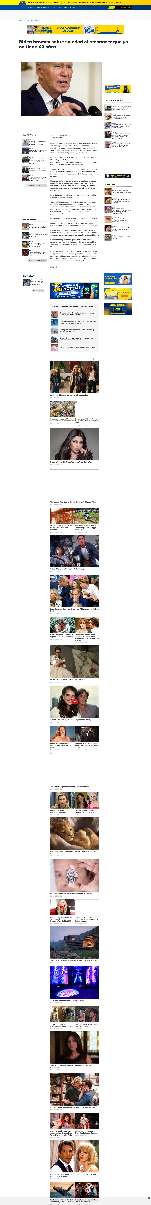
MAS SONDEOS (38, 290)
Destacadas (47, 7)
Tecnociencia (118, 2)
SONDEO (28, 276)
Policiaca (90, 2)
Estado (56, 2)
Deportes (82, 2)
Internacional (73, 2)
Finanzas (39, 7)
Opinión (66, 7)
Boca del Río (47, 2)
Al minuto (31, 7)
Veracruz (38, 2)
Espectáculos (100, 2)
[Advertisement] (35, 202)
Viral (54, 7)
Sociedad (109, 2)
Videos (60, 7)
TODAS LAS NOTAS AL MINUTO (37, 185)
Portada (31, 2)
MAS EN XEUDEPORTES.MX (38, 260)
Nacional (63, 2)
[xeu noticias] (22, 3)
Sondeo (72, 7)
